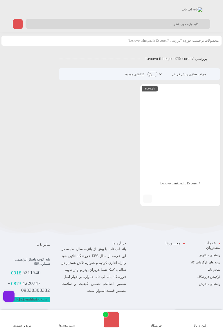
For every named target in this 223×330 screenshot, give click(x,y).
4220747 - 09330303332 (29, 287)
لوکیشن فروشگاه (208, 276)
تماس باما (214, 269)
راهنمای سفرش (209, 284)
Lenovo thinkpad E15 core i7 (180, 183)
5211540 (26, 273)
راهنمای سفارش (209, 255)
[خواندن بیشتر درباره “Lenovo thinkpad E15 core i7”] (147, 199)
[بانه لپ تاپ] (191, 9)
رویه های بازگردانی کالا (205, 262)
